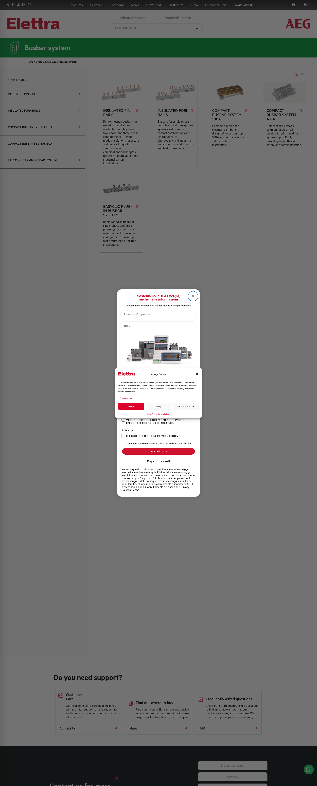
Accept (131, 406)
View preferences (185, 406)
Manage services (126, 398)
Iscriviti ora (159, 451)
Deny (158, 406)
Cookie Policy (151, 414)
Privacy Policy (163, 414)
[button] (197, 374)
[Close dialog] (193, 296)
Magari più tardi (158, 461)
